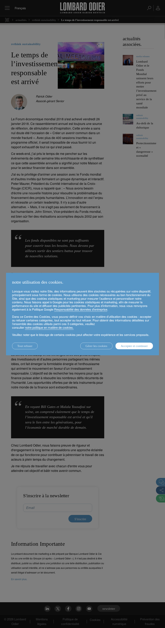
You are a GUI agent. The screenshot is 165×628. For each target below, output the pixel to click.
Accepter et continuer (134, 346)
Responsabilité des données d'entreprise (80, 309)
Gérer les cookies (96, 346)
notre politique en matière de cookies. (49, 327)
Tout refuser (24, 346)
